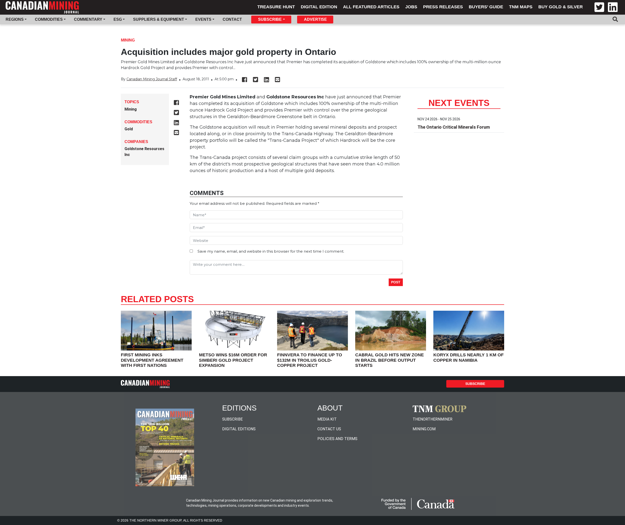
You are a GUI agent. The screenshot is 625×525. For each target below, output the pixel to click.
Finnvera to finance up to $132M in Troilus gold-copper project (309, 360)
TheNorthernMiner (432, 419)
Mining (128, 40)
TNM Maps (520, 6)
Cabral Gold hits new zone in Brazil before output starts (389, 360)
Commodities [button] (49, 19)
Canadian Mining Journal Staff (151, 79)
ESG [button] (118, 19)
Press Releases (443, 6)
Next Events (459, 103)
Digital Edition (319, 6)
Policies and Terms (337, 438)
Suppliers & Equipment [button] (158, 19)
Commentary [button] (88, 19)
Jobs (411, 6)
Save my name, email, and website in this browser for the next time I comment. (271, 251)
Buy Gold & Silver (560, 6)
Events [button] (203, 19)
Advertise (315, 19)
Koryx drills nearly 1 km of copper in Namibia (468, 357)
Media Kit (327, 419)
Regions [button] (15, 19)
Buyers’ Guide (486, 6)
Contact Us (329, 429)
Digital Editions (239, 429)
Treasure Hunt (276, 6)
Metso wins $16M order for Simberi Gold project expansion (233, 360)
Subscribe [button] (270, 19)
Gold (129, 129)
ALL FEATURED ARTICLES (371, 6)
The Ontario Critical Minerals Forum (453, 127)
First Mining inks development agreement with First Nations (152, 360)
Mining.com (424, 429)
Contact (232, 19)
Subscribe (475, 384)
